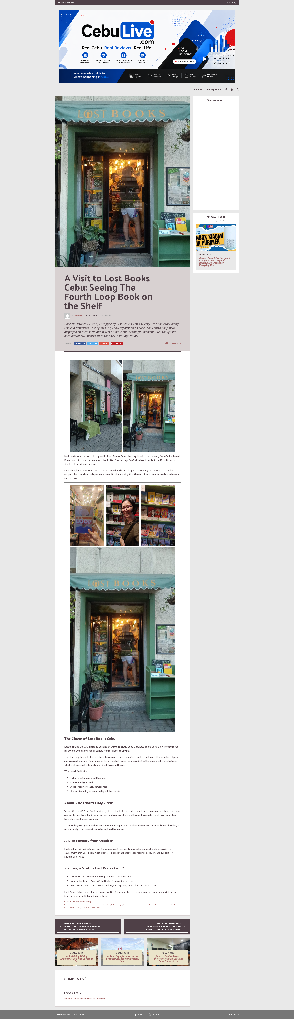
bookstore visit (81, 904)
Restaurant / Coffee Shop (80, 901)
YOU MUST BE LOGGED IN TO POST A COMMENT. (85, 999)
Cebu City (106, 904)
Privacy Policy (230, 2)
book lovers (69, 904)
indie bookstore (148, 904)
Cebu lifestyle (117, 904)
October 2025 (75, 907)
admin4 (78, 316)
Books (67, 901)
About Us (198, 89)
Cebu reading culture (132, 904)
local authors (160, 904)
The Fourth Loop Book (90, 907)
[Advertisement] (216, 155)
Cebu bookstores (95, 904)
